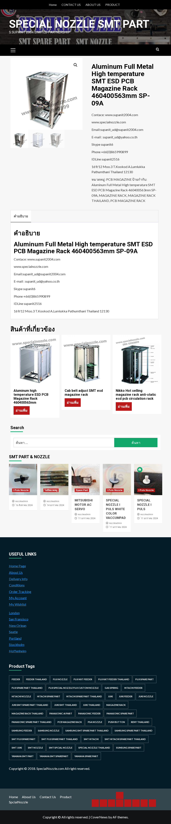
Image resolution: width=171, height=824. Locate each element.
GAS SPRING (111, 687)
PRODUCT (112, 4)
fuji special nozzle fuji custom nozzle (74, 687)
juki (110, 696)
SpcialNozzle (18, 802)
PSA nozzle (95, 722)
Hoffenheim (17, 651)
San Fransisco (18, 619)
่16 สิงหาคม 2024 (24, 505)
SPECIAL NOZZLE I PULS (144, 504)
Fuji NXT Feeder (83, 679)
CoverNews (99, 817)
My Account (18, 598)
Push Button (116, 722)
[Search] (157, 49)
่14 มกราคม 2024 (55, 505)
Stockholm (16, 644)
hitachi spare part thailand (84, 696)
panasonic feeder (89, 713)
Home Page (17, 566)
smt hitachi (91, 739)
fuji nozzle (60, 679)
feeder (16, 679)
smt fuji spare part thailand (59, 739)
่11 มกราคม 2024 (86, 518)
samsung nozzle (48, 730)
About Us (16, 572)
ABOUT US (93, 4)
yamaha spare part (86, 756)
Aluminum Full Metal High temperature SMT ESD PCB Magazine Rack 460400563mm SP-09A (124, 190)
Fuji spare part (144, 679)
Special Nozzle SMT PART (79, 24)
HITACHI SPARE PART (48, 696)
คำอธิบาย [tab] (21, 216)
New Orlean (17, 625)
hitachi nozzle (21, 696)
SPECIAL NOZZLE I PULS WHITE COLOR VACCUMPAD (116, 509)
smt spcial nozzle (60, 747)
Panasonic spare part (120, 713)
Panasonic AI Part (60, 713)
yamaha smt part (23, 756)
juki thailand (91, 705)
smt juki (17, 747)
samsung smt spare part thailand (87, 730)
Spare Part (82, 490)
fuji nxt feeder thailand (113, 679)
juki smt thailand (65, 705)
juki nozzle (145, 696)
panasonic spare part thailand (32, 722)
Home (53, 4)
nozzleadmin (21, 501)
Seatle (13, 632)
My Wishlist (17, 604)
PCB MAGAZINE (119, 179)
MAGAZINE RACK (113, 195)
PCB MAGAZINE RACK (127, 201)
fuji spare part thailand (27, 687)
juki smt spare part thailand (30, 705)
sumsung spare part (128, 747)
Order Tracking (20, 592)
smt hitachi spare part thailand (125, 739)
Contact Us (48, 797)
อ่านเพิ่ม (22, 410)
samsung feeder (22, 730)
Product (66, 797)
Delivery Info (18, 579)
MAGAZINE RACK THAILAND (27, 713)
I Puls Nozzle (21, 490)
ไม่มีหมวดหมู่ (51, 490)
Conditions (17, 585)
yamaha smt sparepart (54, 756)
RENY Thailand (140, 722)
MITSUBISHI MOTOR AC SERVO (84, 504)
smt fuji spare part (23, 739)
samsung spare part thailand (133, 730)
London (14, 613)
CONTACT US (71, 4)
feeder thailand (36, 679)
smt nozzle (35, 747)
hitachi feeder (133, 687)
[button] (75, 65)
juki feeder (125, 696)
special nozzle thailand (94, 747)
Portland (15, 638)
